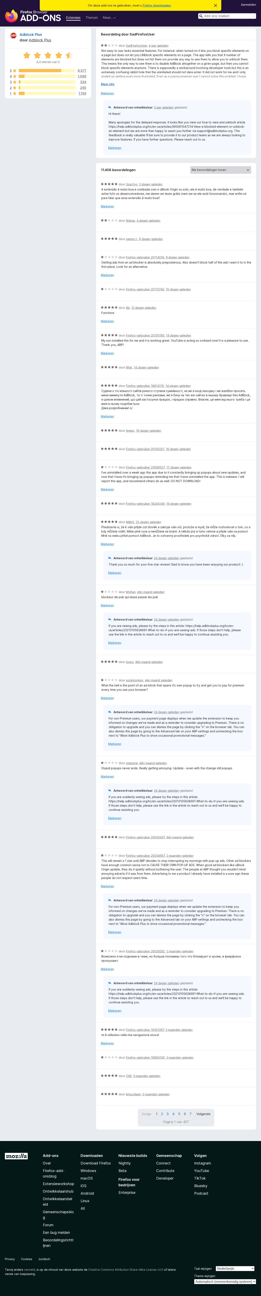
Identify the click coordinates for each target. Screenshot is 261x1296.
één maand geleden (151, 592)
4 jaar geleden (158, 45)
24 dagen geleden (166, 558)
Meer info (107, 84)
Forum (48, 1225)
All (83, 1208)
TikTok (200, 1178)
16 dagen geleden (148, 430)
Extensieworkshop (58, 1184)
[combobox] (227, 16)
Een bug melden (56, 1232)
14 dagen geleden (178, 335)
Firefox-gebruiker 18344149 (145, 503)
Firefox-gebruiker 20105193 (145, 335)
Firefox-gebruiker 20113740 (145, 289)
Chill (129, 1076)
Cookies (26, 1259)
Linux (85, 1201)
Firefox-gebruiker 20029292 (145, 951)
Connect (163, 1163)
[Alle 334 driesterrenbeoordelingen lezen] (47, 82)
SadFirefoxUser (136, 45)
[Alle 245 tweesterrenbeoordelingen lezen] (47, 87)
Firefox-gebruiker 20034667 (145, 855)
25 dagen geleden (148, 522)
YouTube (201, 1171)
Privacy (10, 1259)
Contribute (165, 1171)
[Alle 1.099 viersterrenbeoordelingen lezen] (47, 76)
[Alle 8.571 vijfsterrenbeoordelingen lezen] (47, 70)
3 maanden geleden (146, 1076)
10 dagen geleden (178, 289)
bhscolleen (133, 1094)
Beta (122, 1171)
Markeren (107, 93)
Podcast (201, 1193)
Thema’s (91, 17)
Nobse (130, 220)
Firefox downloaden (157, 5)
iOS (83, 1186)
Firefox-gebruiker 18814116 (145, 385)
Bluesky (200, 1186)
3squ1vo (131, 184)
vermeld (29, 1269)
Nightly (124, 1163)
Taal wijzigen (203, 1268)
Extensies (73, 17)
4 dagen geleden (148, 220)
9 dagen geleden (151, 239)
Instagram (202, 1163)
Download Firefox (96, 1163)
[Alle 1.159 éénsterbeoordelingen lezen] (47, 93)
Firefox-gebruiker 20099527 (145, 467)
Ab (128, 307)
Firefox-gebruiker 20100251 (145, 449)
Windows (88, 1171)
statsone (132, 763)
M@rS (130, 522)
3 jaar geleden (164, 107)
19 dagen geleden (178, 503)
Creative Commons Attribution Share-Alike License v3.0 (125, 1269)
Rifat (129, 367)
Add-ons (51, 1155)
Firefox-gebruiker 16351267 (145, 1029)
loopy (130, 662)
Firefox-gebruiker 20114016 (145, 257)
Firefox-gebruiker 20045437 (145, 837)
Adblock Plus (31, 34)
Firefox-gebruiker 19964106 (145, 1057)
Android (87, 1193)
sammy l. (131, 239)
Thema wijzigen (204, 1276)
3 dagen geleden (151, 184)
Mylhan (131, 592)
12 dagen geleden (143, 307)
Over (47, 1163)
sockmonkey (134, 680)
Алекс (130, 430)
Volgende (203, 1114)
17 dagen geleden (178, 467)
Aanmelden (248, 4)
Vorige (146, 1114)
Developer (165, 1178)
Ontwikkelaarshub (58, 1191)
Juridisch (44, 1259)
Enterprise (126, 1192)
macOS (87, 1178)
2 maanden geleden (180, 855)
